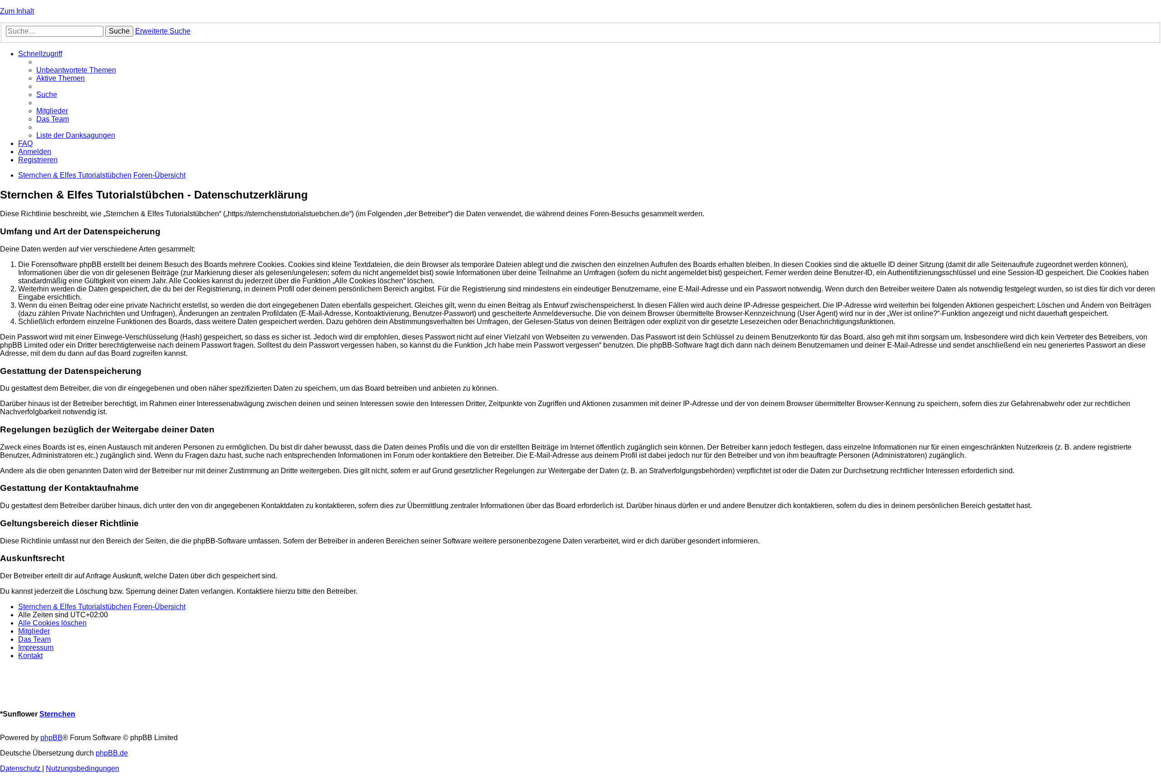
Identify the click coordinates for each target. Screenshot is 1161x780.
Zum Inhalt (17, 11)
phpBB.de (112, 753)
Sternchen (57, 714)
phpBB (51, 737)
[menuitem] (76, 70)
